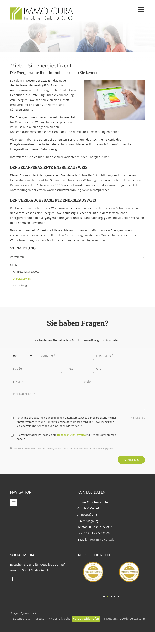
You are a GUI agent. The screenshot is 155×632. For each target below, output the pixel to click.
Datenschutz (21, 618)
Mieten (15, 265)
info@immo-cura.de (101, 539)
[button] (13, 502)
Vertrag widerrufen (86, 618)
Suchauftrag (19, 285)
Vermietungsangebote (25, 271)
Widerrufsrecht (59, 618)
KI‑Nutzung (110, 618)
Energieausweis (21, 278)
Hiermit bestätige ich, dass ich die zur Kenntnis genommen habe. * (66, 437)
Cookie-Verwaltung (132, 618)
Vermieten (17, 257)
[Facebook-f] (12, 579)
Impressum (39, 618)
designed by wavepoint (23, 613)
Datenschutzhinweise (71, 435)
